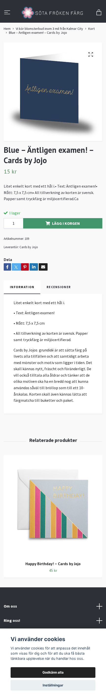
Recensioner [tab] (59, 308)
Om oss (10, 626)
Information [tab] (22, 308)
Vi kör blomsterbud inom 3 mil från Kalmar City (49, 49)
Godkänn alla (53, 672)
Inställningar (53, 685)
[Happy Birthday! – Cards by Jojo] (53, 527)
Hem (7, 49)
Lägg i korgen (66, 244)
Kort (91, 49)
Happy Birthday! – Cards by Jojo (53, 584)
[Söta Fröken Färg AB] (53, 23)
